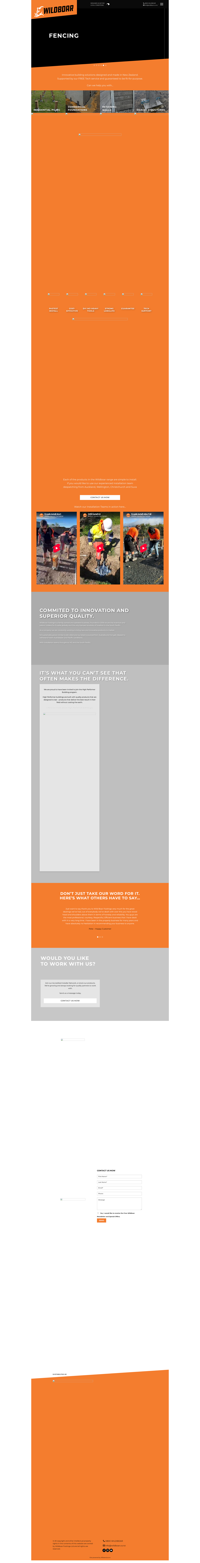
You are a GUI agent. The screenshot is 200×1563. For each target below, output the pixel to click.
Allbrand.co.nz (106, 1551)
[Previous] (37, 34)
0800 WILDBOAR (150, 3)
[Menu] (162, 4)
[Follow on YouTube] (111, 1544)
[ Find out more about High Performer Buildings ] (69, 707)
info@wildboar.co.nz (151, 5)
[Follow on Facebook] (104, 1544)
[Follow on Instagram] (107, 1544)
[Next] (163, 34)
